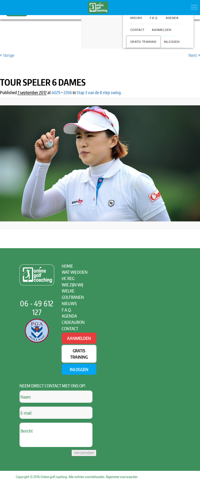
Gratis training (143, 42)
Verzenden (83, 452)
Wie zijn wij (72, 284)
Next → (194, 55)
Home (67, 266)
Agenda (172, 18)
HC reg (68, 278)
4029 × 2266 (61, 92)
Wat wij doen (75, 272)
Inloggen (172, 42)
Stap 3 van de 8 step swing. (99, 92)
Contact (137, 30)
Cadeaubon (73, 322)
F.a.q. (154, 18)
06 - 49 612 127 (37, 308)
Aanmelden (161, 30)
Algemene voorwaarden (122, 477)
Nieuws (136, 18)
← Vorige (7, 55)
